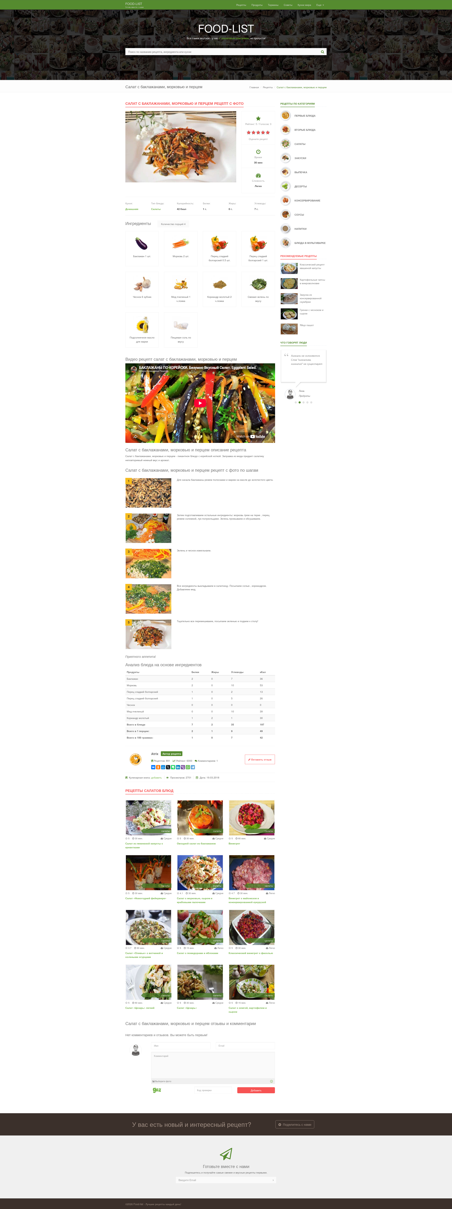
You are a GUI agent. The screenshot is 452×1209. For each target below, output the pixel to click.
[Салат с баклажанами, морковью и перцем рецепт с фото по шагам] (180, 146)
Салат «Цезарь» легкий (139, 1007)
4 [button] (307, 402)
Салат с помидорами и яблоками (197, 953)
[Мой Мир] (163, 767)
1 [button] (296, 402)
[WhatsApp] (188, 767)
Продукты (257, 5)
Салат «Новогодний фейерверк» (145, 898)
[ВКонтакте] (153, 767)
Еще (319, 5)
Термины (273, 5)
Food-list (134, 4)
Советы (288, 5)
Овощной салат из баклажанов (196, 843)
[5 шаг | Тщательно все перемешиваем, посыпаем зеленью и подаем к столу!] (148, 634)
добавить (156, 777)
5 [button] (311, 402)
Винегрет (234, 843)
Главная (254, 87)
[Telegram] (193, 767)
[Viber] (183, 767)
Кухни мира (304, 5)
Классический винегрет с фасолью (251, 953)
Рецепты (241, 5)
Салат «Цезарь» (187, 1007)
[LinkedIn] (178, 767)
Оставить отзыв (261, 759)
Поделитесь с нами (296, 1124)
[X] (168, 767)
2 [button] (300, 402)
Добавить (256, 1090)
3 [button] (303, 402)
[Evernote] (173, 767)
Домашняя (131, 209)
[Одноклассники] (158, 767)
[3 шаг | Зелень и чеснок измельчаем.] (148, 563)
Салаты (156, 209)
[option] (303, 374)
